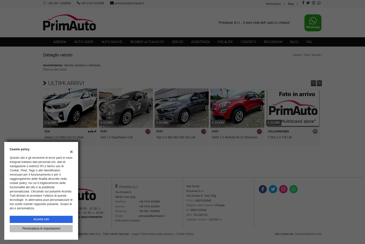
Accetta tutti (41, 219)
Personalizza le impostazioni (41, 229)
